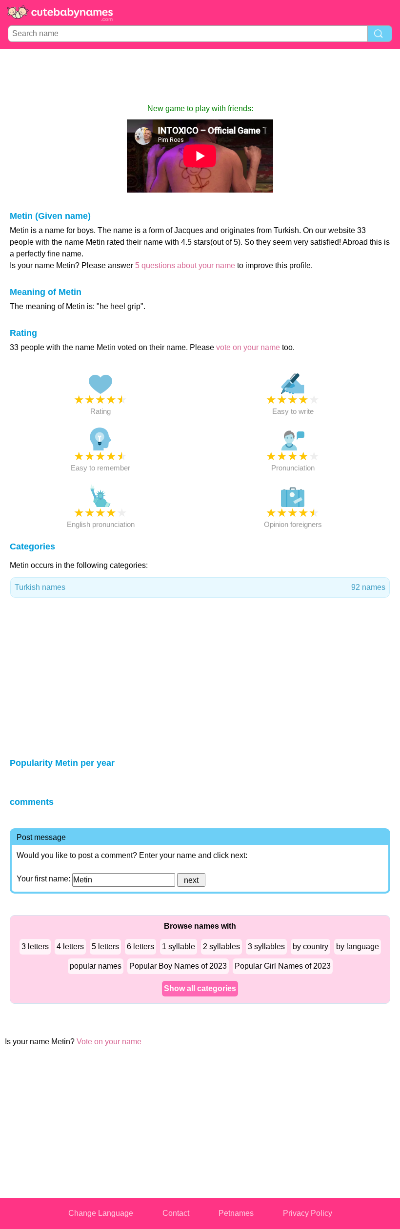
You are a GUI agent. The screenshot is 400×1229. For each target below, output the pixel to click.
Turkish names (200, 587)
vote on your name (248, 347)
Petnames (236, 1213)
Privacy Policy (307, 1213)
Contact (175, 1213)
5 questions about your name (185, 265)
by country (310, 946)
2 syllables (221, 946)
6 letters (140, 946)
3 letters (35, 946)
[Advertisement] (200, 76)
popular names (95, 966)
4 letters (70, 946)
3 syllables (266, 946)
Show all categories (200, 988)
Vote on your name (109, 1041)
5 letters (105, 946)
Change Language (100, 1213)
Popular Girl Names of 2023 (283, 966)
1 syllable (178, 946)
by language (357, 946)
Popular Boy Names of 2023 (178, 966)
